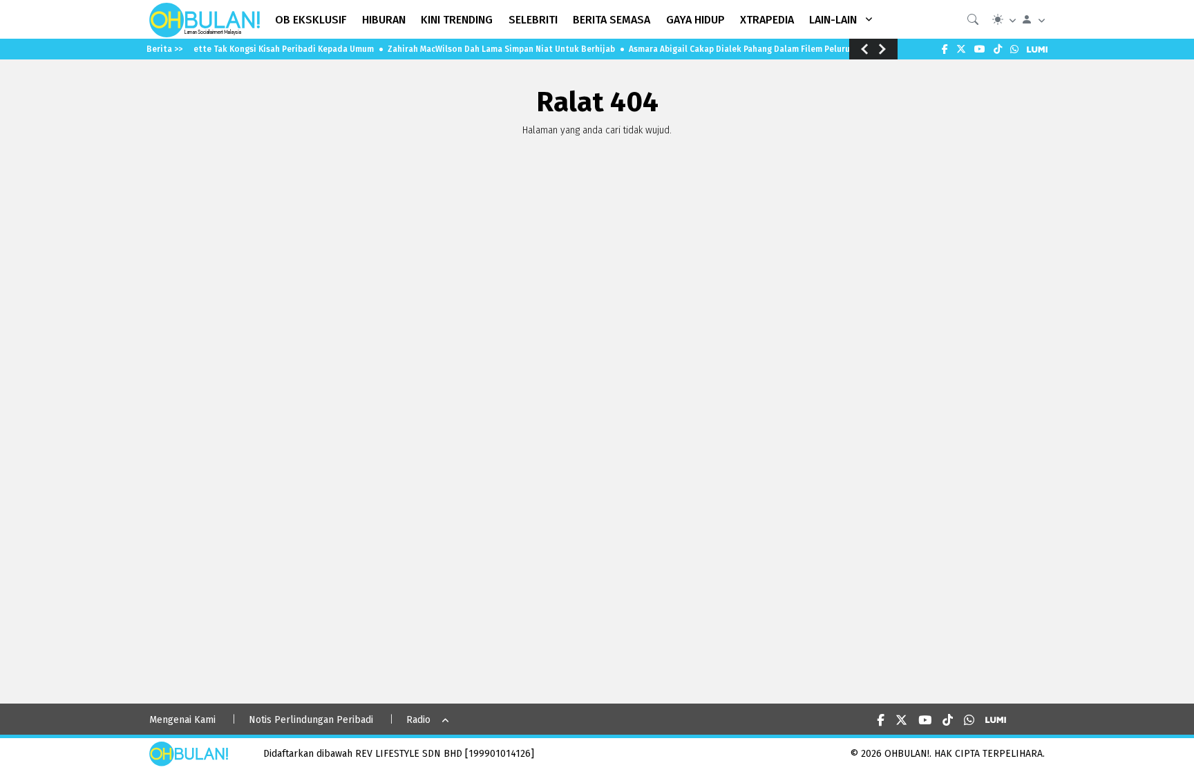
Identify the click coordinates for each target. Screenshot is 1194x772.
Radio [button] (418, 720)
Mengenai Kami (182, 720)
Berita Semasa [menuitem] (611, 19)
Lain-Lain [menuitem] (833, 19)
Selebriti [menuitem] (533, 19)
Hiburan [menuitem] (384, 19)
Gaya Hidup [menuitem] (695, 19)
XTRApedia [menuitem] (767, 19)
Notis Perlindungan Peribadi (311, 720)
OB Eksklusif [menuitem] (311, 19)
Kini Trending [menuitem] (457, 19)
